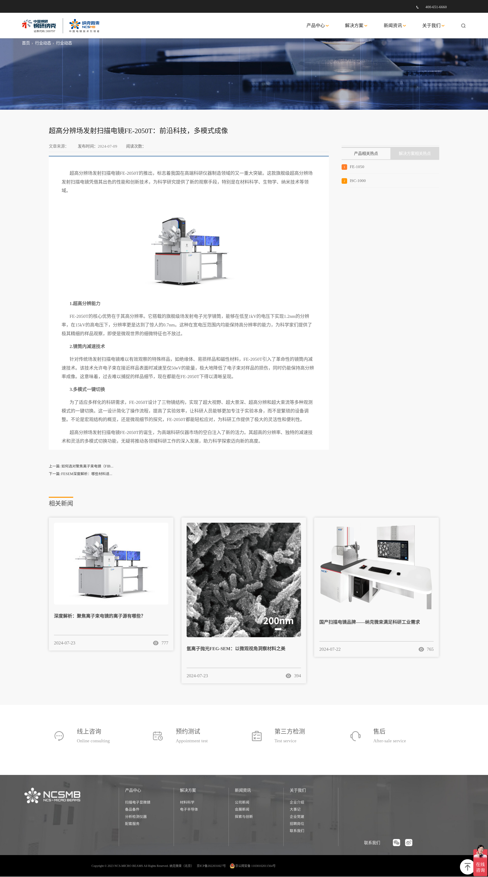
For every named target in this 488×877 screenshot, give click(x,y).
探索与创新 (244, 817)
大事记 (295, 809)
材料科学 (187, 802)
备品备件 (132, 809)
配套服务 (132, 824)
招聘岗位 (297, 824)
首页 (26, 43)
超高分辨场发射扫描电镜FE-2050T (104, 173)
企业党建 (297, 817)
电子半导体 (189, 809)
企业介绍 (297, 802)
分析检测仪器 (136, 817)
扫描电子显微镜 (137, 802)
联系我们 (297, 831)
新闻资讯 (393, 25)
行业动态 (43, 43)
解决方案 (354, 25)
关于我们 (431, 25)
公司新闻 (242, 802)
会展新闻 (242, 809)
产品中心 (316, 25)
